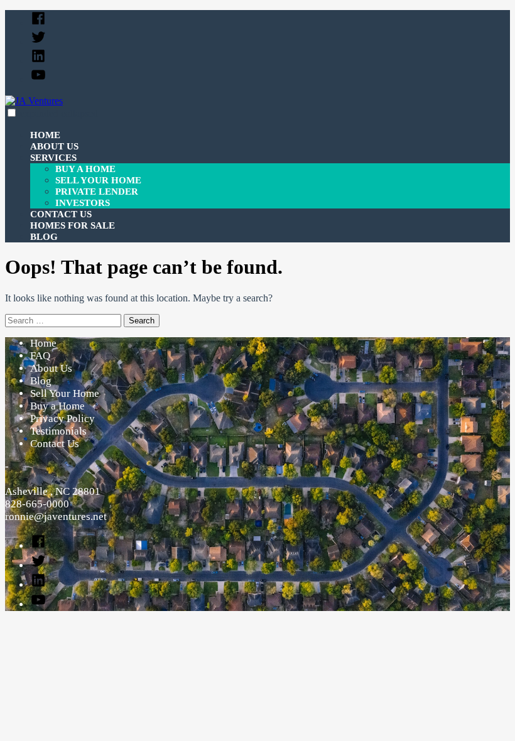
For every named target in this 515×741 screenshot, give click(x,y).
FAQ (40, 356)
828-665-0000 (37, 504)
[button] (12, 113)
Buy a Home (85, 169)
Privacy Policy (62, 419)
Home (45, 135)
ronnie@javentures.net (56, 516)
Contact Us (61, 214)
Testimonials (58, 431)
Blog (44, 237)
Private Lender (96, 192)
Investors (82, 203)
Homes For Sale (72, 225)
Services (53, 158)
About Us (54, 146)
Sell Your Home (98, 180)
